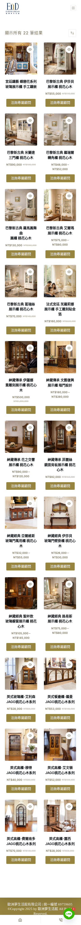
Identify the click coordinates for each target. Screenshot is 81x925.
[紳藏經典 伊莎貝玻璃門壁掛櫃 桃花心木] (60, 513)
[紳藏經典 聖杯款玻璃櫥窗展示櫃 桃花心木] (21, 593)
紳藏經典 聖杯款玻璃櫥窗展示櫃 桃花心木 (21, 621)
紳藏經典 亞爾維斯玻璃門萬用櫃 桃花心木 (21, 541)
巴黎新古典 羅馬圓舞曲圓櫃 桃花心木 (21, 233)
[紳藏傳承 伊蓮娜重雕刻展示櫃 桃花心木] (21, 357)
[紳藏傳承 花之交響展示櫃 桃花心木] (21, 437)
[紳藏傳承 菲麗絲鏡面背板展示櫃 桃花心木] (60, 437)
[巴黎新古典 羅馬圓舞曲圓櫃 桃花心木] (21, 205)
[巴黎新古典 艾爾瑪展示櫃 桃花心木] (60, 205)
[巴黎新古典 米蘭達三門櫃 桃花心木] (21, 129)
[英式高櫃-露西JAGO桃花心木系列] (60, 816)
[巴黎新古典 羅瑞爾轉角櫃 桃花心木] (60, 129)
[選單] (73, 8)
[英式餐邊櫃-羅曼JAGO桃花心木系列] (60, 674)
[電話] (61, 919)
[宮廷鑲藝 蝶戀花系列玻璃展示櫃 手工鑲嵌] (21, 58)
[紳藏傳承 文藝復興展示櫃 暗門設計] (60, 357)
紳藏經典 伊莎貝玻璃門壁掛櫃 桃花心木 (60, 541)
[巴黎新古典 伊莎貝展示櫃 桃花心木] (60, 58)
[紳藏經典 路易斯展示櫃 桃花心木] (60, 593)
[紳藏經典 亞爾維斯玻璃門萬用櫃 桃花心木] (21, 513)
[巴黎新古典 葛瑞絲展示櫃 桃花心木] (21, 281)
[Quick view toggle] (30, 49)
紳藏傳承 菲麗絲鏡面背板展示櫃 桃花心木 (60, 464)
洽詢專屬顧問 (21, 102)
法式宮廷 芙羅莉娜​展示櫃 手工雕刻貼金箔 (60, 309)
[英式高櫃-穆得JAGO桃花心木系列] (21, 745)
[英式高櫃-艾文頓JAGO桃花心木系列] (60, 745)
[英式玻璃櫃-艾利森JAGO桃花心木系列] (21, 674)
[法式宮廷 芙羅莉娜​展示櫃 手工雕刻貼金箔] (60, 281)
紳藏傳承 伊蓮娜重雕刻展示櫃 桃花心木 (21, 385)
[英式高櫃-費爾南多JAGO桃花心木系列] (21, 816)
